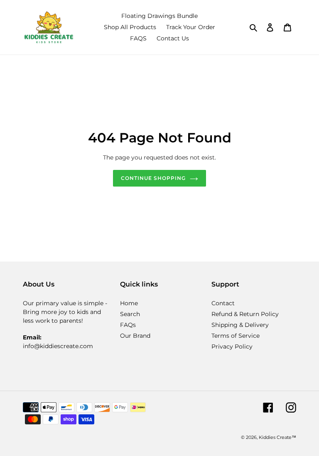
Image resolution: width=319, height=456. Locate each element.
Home (129, 303)
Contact (223, 303)
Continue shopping (153, 178)
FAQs (128, 325)
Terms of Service (235, 335)
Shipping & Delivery (240, 325)
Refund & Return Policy (245, 314)
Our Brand (135, 335)
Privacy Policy (232, 346)
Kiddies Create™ (277, 437)
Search (130, 314)
